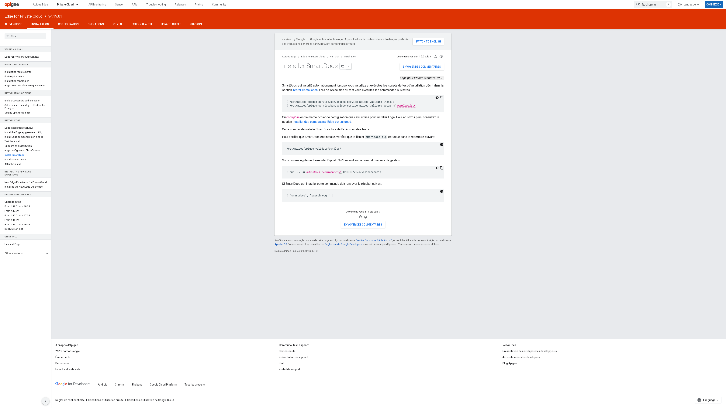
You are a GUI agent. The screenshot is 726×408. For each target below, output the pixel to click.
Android (102, 384)
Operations (96, 24)
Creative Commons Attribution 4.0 (374, 240)
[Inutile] (441, 57)
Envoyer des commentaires (422, 66)
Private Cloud (65, 4)
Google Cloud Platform (163, 384)
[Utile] (435, 57)
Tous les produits (195, 384)
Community (219, 4)
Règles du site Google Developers (343, 244)
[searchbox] (25, 36)
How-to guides (171, 24)
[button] (22, 253)
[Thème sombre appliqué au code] (437, 97)
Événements (63, 357)
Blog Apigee (510, 363)
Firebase (137, 384)
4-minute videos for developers (521, 357)
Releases (180, 4)
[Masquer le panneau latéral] (45, 401)
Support (196, 24)
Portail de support (289, 369)
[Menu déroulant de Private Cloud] (79, 4)
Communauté (287, 351)
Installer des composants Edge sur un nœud (322, 122)
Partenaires (62, 363)
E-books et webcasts (67, 369)
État (281, 363)
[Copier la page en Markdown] (343, 66)
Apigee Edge (40, 4)
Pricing (199, 4)
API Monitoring (97, 4)
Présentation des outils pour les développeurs (530, 351)
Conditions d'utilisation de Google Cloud (150, 400)
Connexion (713, 4)
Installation (40, 24)
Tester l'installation (305, 90)
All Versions (13, 24)
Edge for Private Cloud (23, 16)
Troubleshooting (156, 4)
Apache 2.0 (281, 244)
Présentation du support (293, 357)
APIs (134, 4)
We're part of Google (67, 351)
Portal (118, 24)
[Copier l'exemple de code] (441, 97)
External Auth (142, 24)
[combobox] (653, 4)
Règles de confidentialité (70, 400)
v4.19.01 (55, 16)
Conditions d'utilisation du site (106, 400)
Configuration (68, 24)
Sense (119, 4)
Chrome (120, 384)
